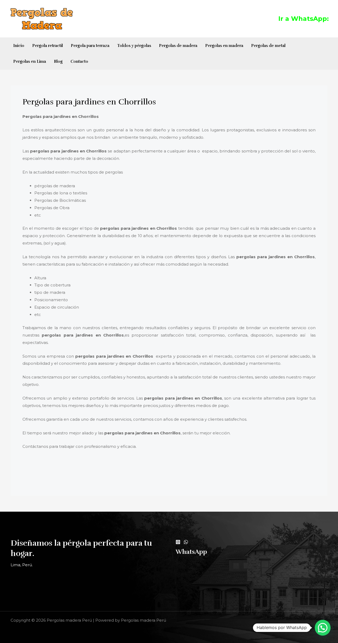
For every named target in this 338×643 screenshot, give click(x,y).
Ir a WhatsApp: (303, 18)
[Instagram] (178, 542)
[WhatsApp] (186, 542)
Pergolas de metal (268, 45)
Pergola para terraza (90, 45)
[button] (323, 628)
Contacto (79, 61)
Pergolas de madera (178, 45)
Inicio (18, 45)
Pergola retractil (47, 45)
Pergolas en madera (224, 45)
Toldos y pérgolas (134, 45)
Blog (58, 61)
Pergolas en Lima (29, 61)
